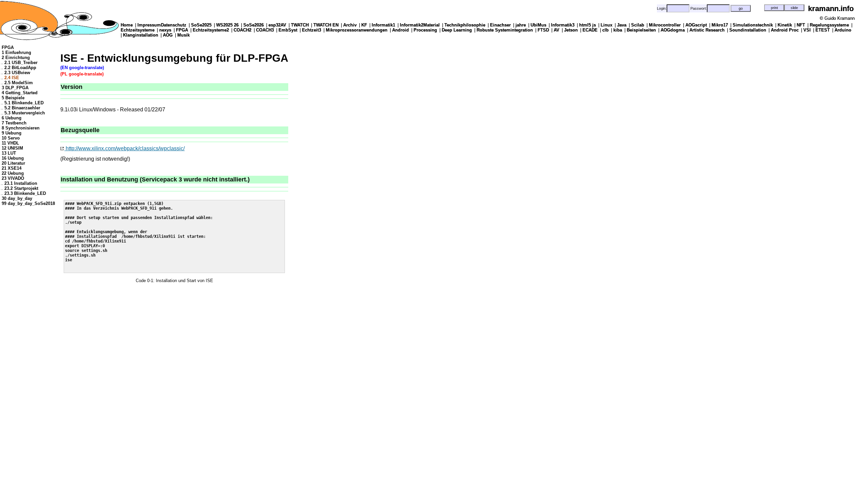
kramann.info (831, 8)
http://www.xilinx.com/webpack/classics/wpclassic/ (124, 148)
